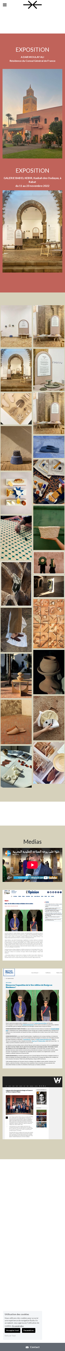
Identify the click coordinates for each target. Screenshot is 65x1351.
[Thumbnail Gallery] (16, 326)
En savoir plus (18, 1326)
